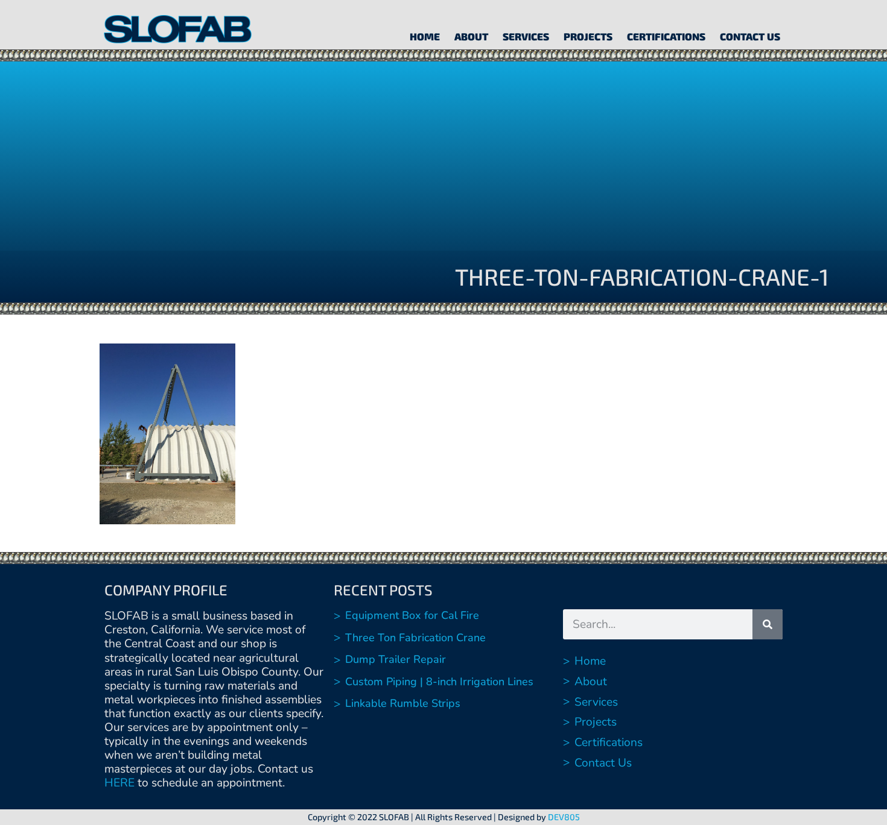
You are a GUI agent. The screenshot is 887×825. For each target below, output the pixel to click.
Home (425, 36)
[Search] (767, 624)
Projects (588, 36)
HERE (119, 783)
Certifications (666, 36)
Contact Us (750, 36)
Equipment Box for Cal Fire (412, 615)
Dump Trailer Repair (395, 659)
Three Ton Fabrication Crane (415, 637)
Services (526, 36)
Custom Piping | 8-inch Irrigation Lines (439, 681)
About (471, 36)
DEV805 (564, 817)
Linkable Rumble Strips (402, 703)
